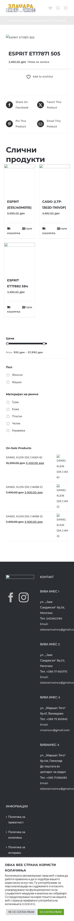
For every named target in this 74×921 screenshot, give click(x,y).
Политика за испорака (16, 850)
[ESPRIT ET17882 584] (19, 258)
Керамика (18, 430)
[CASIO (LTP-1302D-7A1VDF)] (54, 179)
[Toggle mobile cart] (50, 8)
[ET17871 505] (37, 37)
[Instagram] (24, 597)
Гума (15, 402)
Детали (27, 228)
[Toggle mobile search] (58, 8)
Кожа (15, 409)
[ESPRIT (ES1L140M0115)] (19, 179)
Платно (17, 416)
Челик (16, 423)
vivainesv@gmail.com (55, 730)
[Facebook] (11, 597)
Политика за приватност (16, 819)
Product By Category (29, 20)
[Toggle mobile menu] (66, 8)
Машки (17, 382)
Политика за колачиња (16, 834)
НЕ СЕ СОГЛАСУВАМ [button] (21, 912)
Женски (17, 375)
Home (11, 20)
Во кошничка (13, 231)
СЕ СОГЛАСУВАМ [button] (51, 912)
